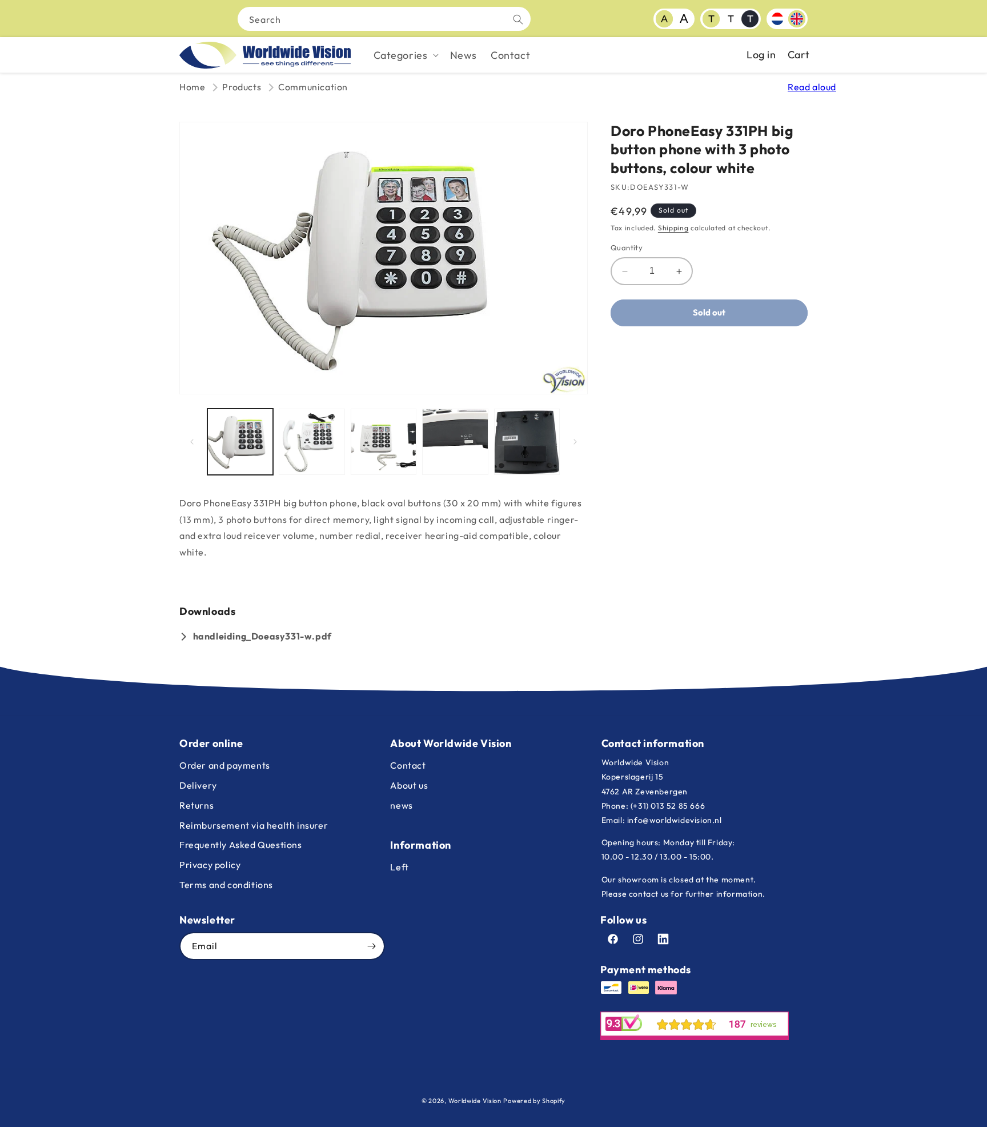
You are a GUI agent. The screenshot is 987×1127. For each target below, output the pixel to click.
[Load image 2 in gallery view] (311, 441)
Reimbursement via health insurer (253, 825)
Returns (196, 805)
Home (192, 87)
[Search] (518, 19)
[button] (405, 55)
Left (399, 867)
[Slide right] (575, 441)
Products (241, 87)
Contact (408, 765)
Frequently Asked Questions (240, 844)
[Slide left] (191, 441)
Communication (313, 87)
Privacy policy (209, 864)
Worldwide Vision (474, 1101)
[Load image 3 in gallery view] (383, 441)
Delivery (198, 785)
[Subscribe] (371, 946)
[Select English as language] (796, 18)
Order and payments (224, 765)
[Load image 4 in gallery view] (455, 441)
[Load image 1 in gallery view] (240, 441)
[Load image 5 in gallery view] (527, 441)
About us (409, 785)
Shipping (673, 227)
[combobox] (384, 19)
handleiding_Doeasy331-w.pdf (262, 636)
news (401, 805)
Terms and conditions (226, 884)
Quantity (627, 248)
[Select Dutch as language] (777, 18)
